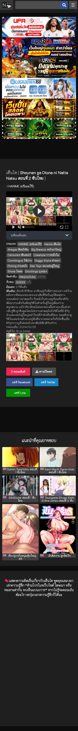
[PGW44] (39, 138)
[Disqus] (39, 650)
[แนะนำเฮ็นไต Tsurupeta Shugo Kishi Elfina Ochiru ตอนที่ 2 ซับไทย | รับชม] (58, 486)
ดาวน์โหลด (45, 371)
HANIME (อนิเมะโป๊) (21, 186)
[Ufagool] (39, 36)
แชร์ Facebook (20, 382)
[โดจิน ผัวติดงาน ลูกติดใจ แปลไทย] (58, 529)
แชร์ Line (20, 393)
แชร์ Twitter (47, 382)
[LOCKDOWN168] (39, 97)
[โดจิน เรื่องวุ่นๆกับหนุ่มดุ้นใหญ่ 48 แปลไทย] (20, 529)
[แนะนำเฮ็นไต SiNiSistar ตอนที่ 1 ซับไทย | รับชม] (20, 486)
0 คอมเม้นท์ (18, 371)
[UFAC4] (39, 77)
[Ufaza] (39, 56)
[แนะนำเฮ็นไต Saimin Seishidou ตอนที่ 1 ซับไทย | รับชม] (20, 457)
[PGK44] (39, 117)
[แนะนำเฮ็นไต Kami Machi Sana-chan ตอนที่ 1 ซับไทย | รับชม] (58, 457)
